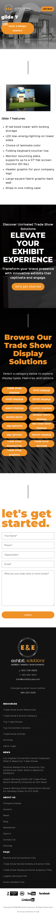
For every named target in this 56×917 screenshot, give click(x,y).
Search (7, 833)
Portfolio (8, 740)
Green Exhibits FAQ (13, 882)
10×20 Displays (14, 399)
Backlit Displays (41, 434)
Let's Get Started (28, 286)
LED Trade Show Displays (41, 425)
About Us (9, 797)
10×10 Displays (41, 390)
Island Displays (14, 408)
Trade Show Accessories (14, 443)
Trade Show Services (41, 443)
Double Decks (14, 417)
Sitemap (7, 846)
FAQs (6, 852)
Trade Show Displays (14, 390)
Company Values (12, 803)
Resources (10, 703)
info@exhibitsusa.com (28, 679)
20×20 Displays (42, 399)
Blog (5, 821)
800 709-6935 (29, 670)
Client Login (9, 746)
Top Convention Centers (16, 728)
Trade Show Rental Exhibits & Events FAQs (26, 864)
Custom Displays (41, 408)
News (6, 752)
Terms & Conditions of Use (28, 912)
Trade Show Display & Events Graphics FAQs (27, 870)
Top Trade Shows (12, 722)
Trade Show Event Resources (19, 710)
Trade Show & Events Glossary (20, 716)
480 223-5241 (28, 692)
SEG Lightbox (14, 434)
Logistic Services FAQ (15, 876)
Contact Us (9, 840)
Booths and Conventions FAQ (19, 858)
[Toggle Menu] (5, 23)
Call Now (47, 9)
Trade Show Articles (14, 734)
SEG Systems (14, 426)
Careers (7, 809)
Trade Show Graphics (14, 452)
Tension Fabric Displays (42, 417)
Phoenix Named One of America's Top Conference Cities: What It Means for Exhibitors (23, 770)
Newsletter (9, 827)
